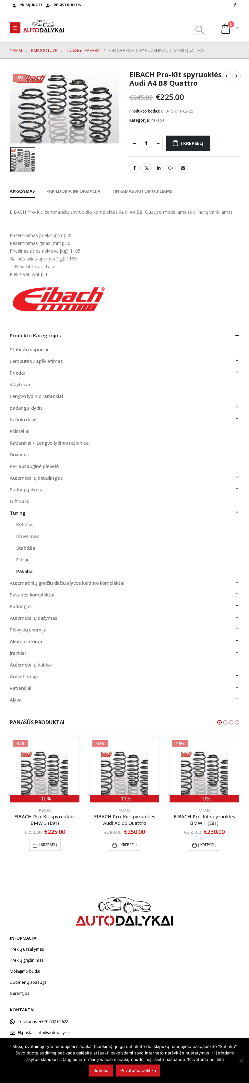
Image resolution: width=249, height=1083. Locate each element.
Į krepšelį (192, 143)
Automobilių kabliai (31, 664)
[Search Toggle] (199, 29)
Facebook (134, 168)
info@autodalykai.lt (55, 1032)
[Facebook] (235, 5)
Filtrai (22, 559)
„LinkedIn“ (159, 168)
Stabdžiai (26, 548)
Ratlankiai (20, 688)
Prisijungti (31, 4)
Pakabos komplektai (32, 594)
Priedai (17, 372)
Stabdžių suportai (29, 349)
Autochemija (24, 676)
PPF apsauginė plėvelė (34, 466)
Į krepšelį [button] (48, 845)
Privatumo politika (138, 1070)
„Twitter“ (146, 168)
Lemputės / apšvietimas (36, 361)
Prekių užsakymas (27, 949)
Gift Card (19, 501)
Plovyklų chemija (28, 629)
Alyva (16, 699)
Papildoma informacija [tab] (73, 191)
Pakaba (157, 120)
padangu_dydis (26, 407)
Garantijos (20, 993)
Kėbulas (25, 524)
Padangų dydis (26, 489)
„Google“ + (171, 168)
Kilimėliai (20, 431)
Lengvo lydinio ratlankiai (36, 396)
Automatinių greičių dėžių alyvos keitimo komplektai (67, 583)
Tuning (17, 513)
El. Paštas (183, 168)
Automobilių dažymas (33, 618)
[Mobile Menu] (15, 27)
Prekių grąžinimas (27, 960)
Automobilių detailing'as (36, 478)
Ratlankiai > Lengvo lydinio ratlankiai (50, 442)
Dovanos (19, 454)
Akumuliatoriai (26, 641)
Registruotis (67, 4)
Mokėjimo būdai (25, 971)
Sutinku (101, 1070)
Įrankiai (18, 653)
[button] (219, 722)
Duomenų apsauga (28, 982)
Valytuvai (20, 384)
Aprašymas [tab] (22, 191)
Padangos (21, 606)
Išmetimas (27, 536)
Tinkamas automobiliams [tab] (142, 191)
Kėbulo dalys (24, 419)
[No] (241, 1060)
